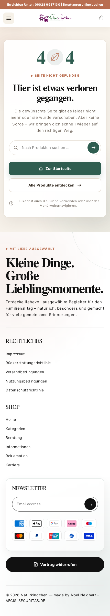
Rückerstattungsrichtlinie (28, 363)
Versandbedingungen (25, 372)
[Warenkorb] (101, 18)
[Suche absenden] (93, 148)
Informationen (18, 447)
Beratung (14, 437)
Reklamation (17, 456)
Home (11, 419)
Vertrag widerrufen (58, 564)
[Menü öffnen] (8, 18)
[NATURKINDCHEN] (55, 18)
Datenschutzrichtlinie (25, 390)
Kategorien (15, 428)
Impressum (15, 354)
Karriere (13, 465)
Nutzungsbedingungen (26, 381)
